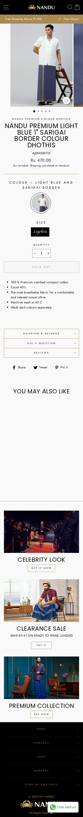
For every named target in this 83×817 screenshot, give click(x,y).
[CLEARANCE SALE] (41, 600)
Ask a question (41, 343)
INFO (41, 756)
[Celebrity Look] (41, 532)
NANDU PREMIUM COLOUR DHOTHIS (41, 119)
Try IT (41, 645)
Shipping (35, 165)
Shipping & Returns (41, 333)
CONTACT (41, 743)
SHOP (41, 729)
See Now (41, 714)
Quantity (41, 245)
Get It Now (41, 568)
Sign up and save (41, 784)
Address (41, 770)
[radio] (40, 203)
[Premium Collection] (41, 678)
